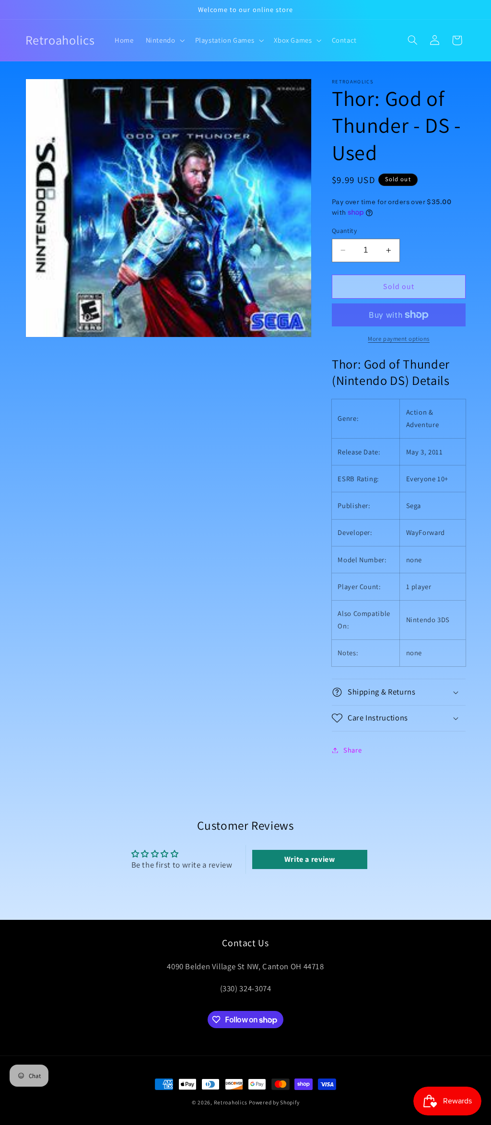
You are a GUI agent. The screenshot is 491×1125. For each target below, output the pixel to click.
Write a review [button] (309, 859)
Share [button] (352, 749)
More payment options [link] (399, 339)
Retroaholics (230, 1102)
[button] (164, 40)
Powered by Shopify (274, 1102)
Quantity (344, 230)
